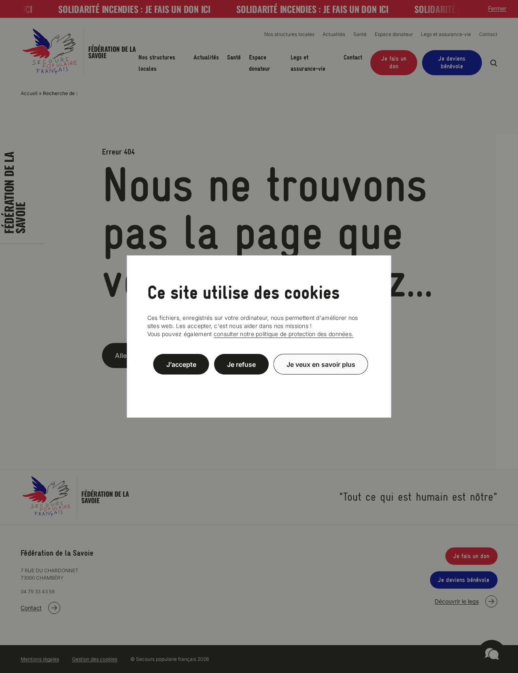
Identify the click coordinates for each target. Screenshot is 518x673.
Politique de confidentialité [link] (259, 383)
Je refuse (241, 364)
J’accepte (181, 364)
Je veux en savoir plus (321, 364)
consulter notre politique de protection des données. (284, 333)
